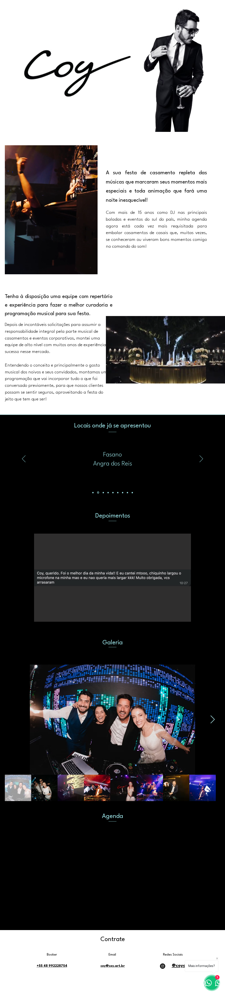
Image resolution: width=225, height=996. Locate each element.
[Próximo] (201, 459)
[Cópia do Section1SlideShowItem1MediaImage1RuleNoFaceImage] (97, 492)
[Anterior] (23, 459)
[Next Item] (212, 719)
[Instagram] (162, 966)
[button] (112, 578)
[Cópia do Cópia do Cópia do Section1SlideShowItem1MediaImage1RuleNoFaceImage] (103, 493)
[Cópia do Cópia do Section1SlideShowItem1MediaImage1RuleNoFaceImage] (108, 492)
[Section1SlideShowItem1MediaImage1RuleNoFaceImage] (93, 492)
